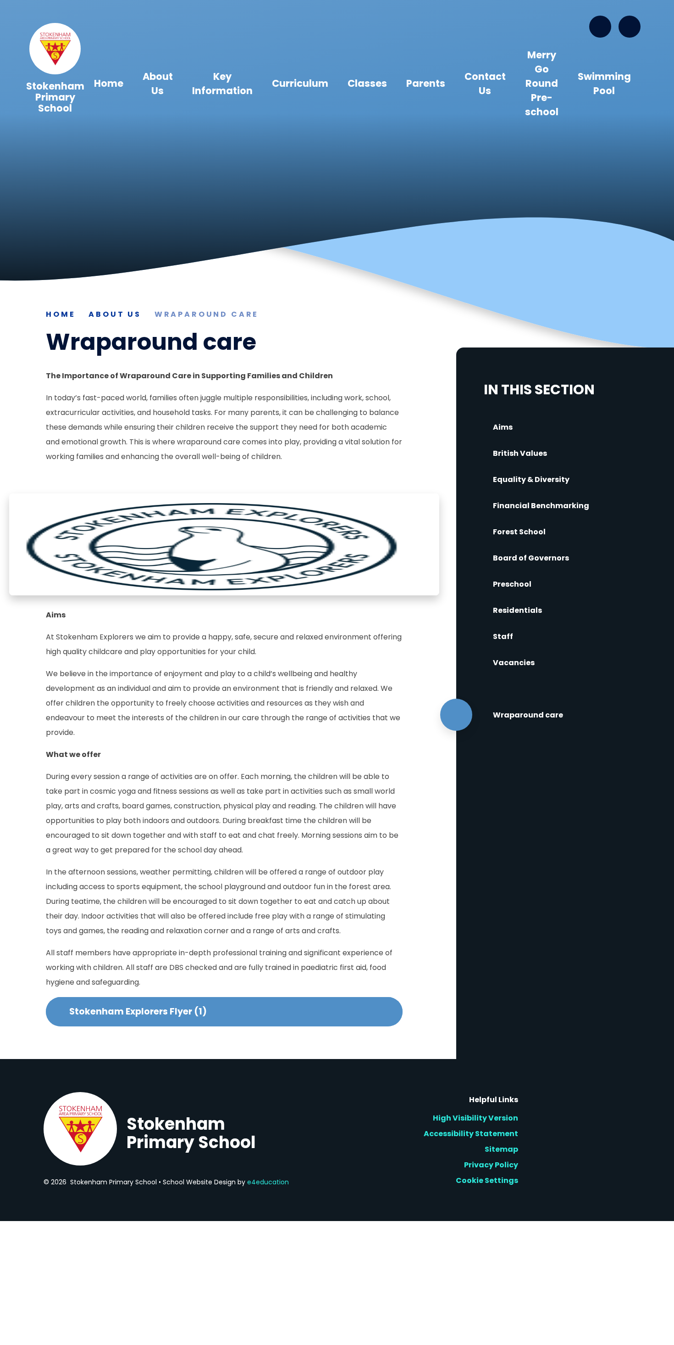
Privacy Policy (491, 1165)
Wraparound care (207, 314)
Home (60, 314)
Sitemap (501, 1149)
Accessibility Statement (471, 1133)
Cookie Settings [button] (487, 1180)
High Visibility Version (475, 1118)
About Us (114, 314)
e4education (268, 1182)
